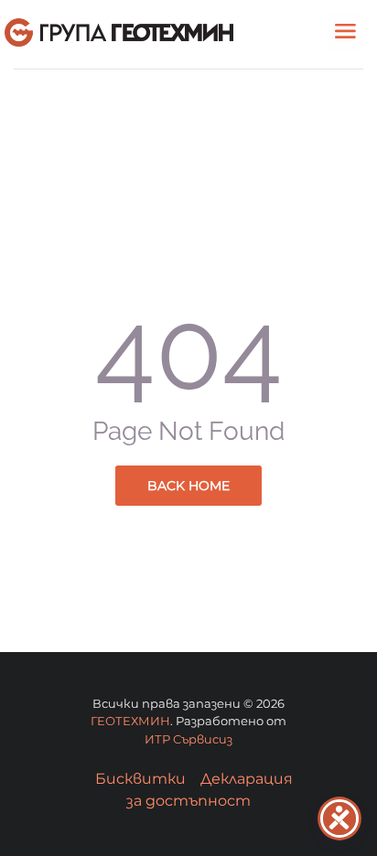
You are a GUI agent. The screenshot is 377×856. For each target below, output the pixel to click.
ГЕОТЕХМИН (130, 720)
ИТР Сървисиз (188, 739)
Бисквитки (140, 778)
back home (188, 485)
